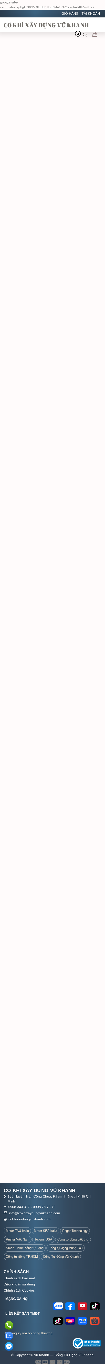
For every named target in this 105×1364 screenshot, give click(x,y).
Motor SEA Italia (45, 1231)
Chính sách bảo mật (19, 1278)
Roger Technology (75, 1231)
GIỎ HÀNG (70, 13)
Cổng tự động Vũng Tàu (66, 1248)
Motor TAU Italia (17, 1231)
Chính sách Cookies (19, 1290)
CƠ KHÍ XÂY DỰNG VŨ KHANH (46, 25)
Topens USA (43, 1239)
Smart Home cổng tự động (24, 1248)
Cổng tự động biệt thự (73, 1239)
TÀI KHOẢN (91, 13)
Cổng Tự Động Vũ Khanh (61, 1256)
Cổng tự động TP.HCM (22, 1256)
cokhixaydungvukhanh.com (30, 1219)
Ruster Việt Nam (17, 1239)
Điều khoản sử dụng (19, 1284)
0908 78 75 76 (44, 1207)
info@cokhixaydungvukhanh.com (34, 1213)
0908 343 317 (19, 1207)
